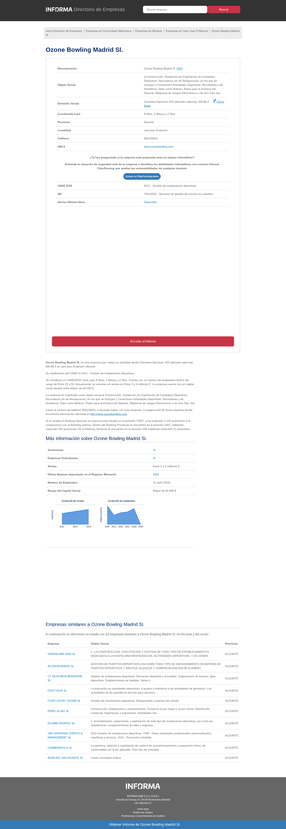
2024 (156, 474)
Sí (154, 449)
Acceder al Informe (143, 341)
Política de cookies (143, 812)
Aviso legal (143, 809)
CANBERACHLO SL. (60, 747)
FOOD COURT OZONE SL (64, 700)
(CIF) (179, 68)
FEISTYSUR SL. (58, 690)
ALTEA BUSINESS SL (61, 666)
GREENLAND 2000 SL (61, 653)
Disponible (150, 202)
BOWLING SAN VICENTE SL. (66, 757)
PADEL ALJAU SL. (59, 711)
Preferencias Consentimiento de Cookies (143, 816)
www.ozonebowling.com (158, 146)
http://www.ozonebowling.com (108, 414)
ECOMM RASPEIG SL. (62, 723)
